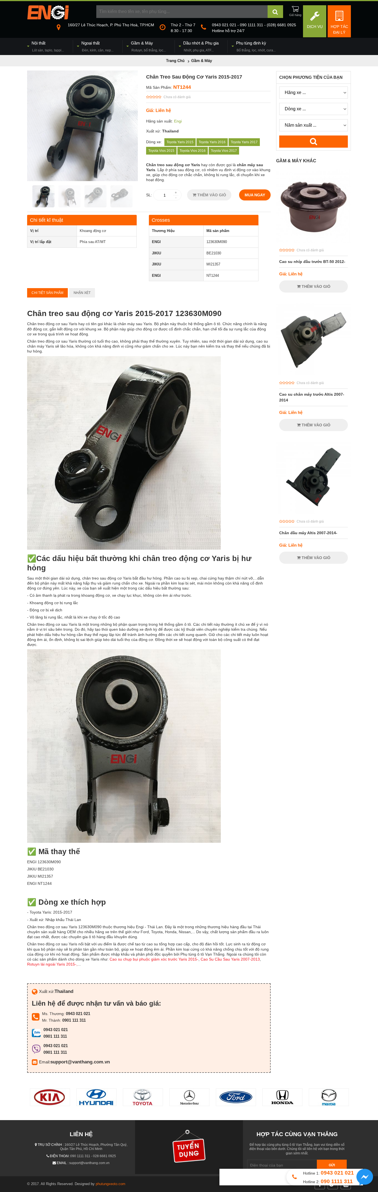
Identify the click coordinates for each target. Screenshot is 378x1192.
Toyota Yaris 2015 (180, 142)
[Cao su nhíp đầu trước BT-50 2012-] (313, 241)
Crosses (161, 220)
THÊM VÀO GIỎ (211, 195)
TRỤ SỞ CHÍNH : (51, 1145)
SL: (149, 195)
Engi (178, 121)
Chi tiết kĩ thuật (46, 220)
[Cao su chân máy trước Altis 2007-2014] (313, 374)
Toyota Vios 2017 (224, 151)
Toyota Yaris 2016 (212, 142)
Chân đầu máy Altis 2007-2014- (308, 533)
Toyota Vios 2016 (193, 151)
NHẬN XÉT (82, 293)
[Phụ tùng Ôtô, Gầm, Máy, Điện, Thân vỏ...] (48, 18)
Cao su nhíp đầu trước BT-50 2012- (312, 261)
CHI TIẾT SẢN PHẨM (47, 293)
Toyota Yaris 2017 (244, 142)
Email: (44, 1062)
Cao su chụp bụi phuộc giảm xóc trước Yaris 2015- (154, 959)
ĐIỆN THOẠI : (60, 1156)
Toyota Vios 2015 (161, 151)
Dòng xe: (154, 142)
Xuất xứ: (153, 131)
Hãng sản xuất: (159, 121)
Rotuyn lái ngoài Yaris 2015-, (52, 964)
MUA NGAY (255, 195)
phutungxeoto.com (110, 1184)
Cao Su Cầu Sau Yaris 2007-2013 (230, 959)
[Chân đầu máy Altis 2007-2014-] (313, 512)
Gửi (332, 1165)
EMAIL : (62, 1163)
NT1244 (182, 87)
